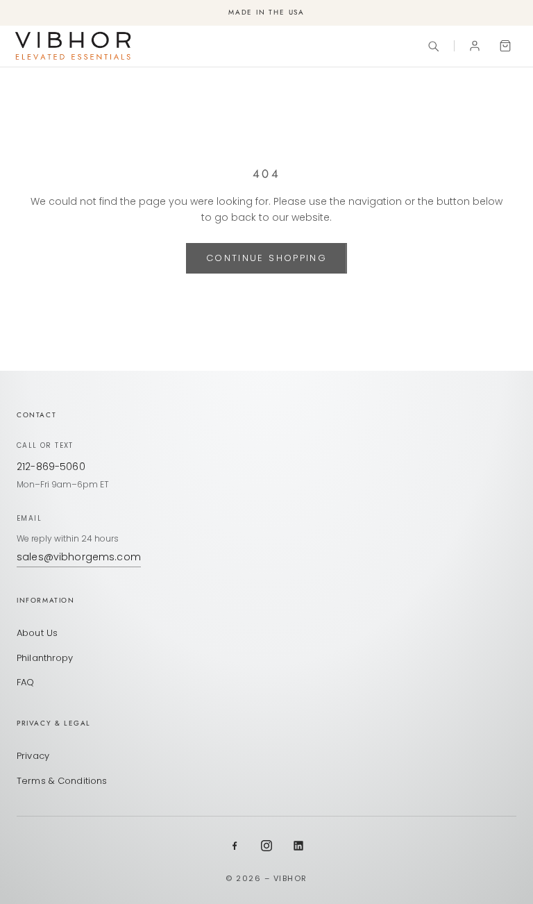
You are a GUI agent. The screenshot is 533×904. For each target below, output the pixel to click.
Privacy (33, 755)
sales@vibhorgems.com (79, 557)
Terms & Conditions (62, 780)
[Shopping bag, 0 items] (505, 46)
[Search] (433, 46)
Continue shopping (266, 258)
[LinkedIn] (298, 845)
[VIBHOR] (73, 46)
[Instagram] (266, 845)
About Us (37, 632)
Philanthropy (45, 657)
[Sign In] (475, 46)
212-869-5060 (51, 467)
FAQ (25, 682)
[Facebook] (234, 845)
